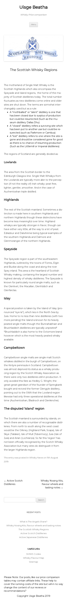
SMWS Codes (33, 554)
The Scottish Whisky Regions (34, 529)
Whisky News (36, 457)
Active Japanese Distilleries (33, 537)
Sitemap (33, 561)
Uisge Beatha (33, 7)
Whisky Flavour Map (33, 558)
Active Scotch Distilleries (33, 533)
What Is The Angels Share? (33, 521)
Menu (33, 24)
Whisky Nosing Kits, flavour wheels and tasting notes (52, 484)
